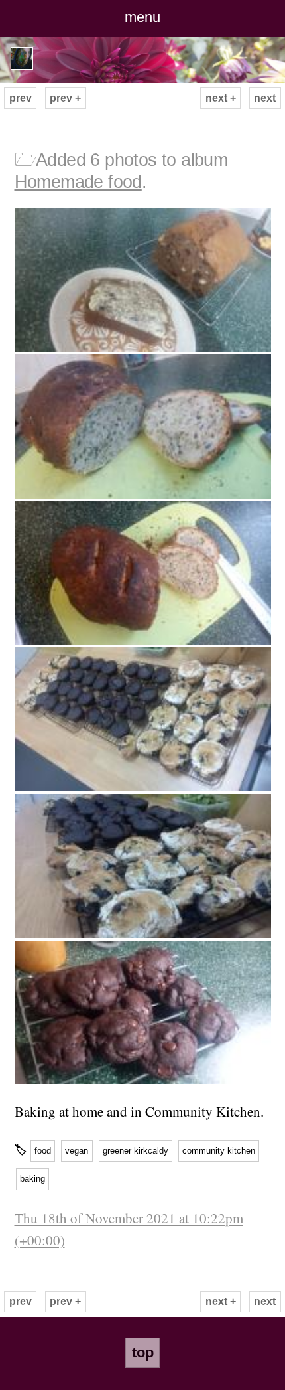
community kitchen (218, 1151)
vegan (76, 1151)
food (42, 1151)
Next (265, 98)
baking (32, 1179)
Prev (20, 98)
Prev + (65, 98)
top (143, 1352)
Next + (220, 98)
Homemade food (78, 182)
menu (142, 17)
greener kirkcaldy (135, 1151)
